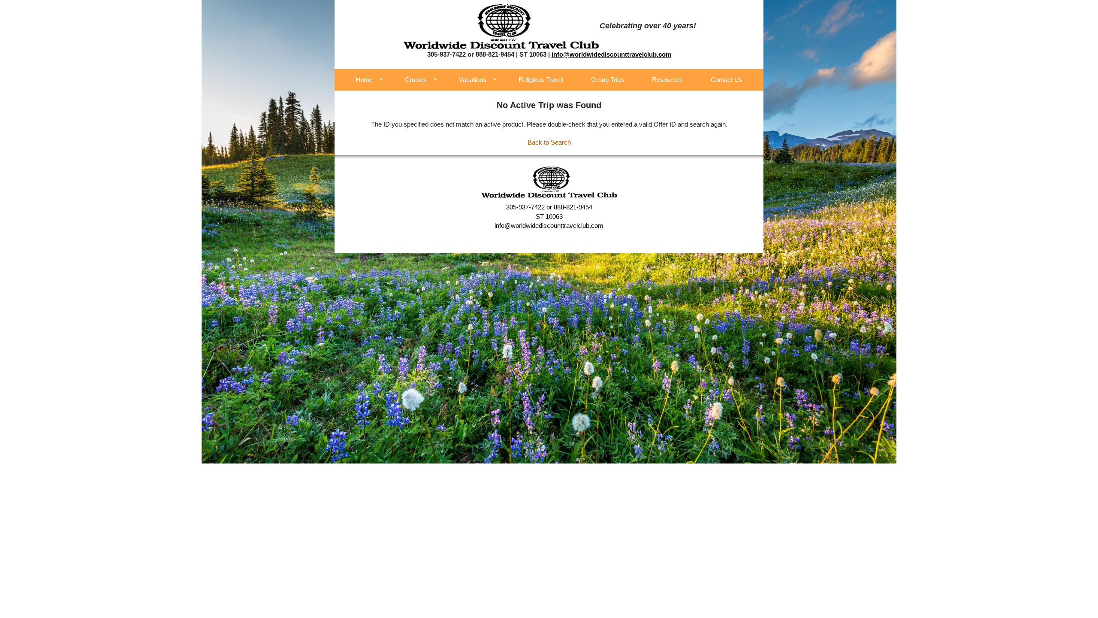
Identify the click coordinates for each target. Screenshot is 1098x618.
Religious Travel (541, 79)
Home (364, 79)
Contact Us (726, 79)
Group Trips (607, 79)
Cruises (416, 79)
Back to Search (549, 142)
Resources (667, 79)
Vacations (472, 79)
